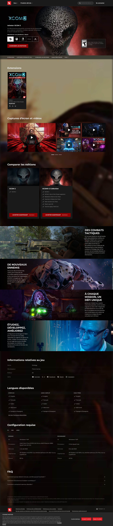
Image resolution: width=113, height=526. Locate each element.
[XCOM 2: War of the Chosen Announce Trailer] (94, 145)
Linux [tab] (18, 430)
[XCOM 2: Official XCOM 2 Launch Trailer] (31, 137)
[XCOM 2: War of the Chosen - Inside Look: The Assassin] (69, 130)
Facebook (52, 377)
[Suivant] (107, 137)
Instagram (71, 377)
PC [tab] (8, 430)
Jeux (15, 3)
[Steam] (10, 39)
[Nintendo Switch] (23, 39)
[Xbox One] (35, 39)
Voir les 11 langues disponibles (17, 415)
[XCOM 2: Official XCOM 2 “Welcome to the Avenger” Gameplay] (69, 145)
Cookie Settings (75, 519)
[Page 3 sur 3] (60, 155)
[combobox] (86, 3)
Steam (62, 377)
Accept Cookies (86, 519)
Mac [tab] (12, 430)
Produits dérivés (26, 3)
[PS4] (29, 39)
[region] (56, 519)
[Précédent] (5, 137)
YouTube (37, 377)
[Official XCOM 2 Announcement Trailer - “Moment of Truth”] (94, 130)
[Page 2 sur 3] (56, 155)
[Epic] (17, 39)
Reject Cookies (97, 519)
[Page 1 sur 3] (52, 155)
